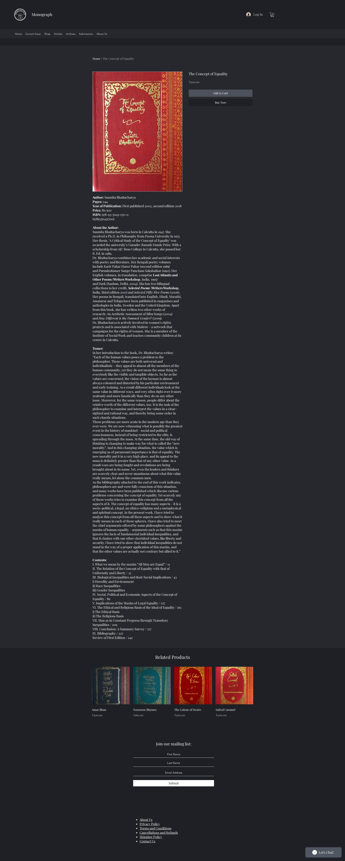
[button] (272, 14)
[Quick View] (111, 686)
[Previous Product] (86, 685)
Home (96, 58)
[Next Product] (258, 685)
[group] (172, 695)
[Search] (257, 20)
